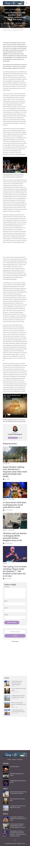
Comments (19, 759)
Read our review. (21, 421)
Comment (6, 586)
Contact (14, 759)
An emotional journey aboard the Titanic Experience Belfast (17, 682)
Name (6, 601)
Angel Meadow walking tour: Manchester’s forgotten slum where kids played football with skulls (15, 472)
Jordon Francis (8, 578)
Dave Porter (7, 479)
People (6, 9)
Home (4, 28)
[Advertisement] (15, 36)
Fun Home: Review (14, 766)
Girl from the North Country (10, 419)
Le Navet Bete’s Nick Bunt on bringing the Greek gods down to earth (14, 504)
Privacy (9, 759)
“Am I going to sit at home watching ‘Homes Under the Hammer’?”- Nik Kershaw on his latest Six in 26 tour (15, 571)
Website (6, 614)
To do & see (22, 9)
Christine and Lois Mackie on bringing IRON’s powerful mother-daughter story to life (15, 537)
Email (6, 608)
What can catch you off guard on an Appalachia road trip (19, 704)
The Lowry (22, 419)
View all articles (13, 437)
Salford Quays (13, 9)
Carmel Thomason (10, 22)
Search (15, 635)
